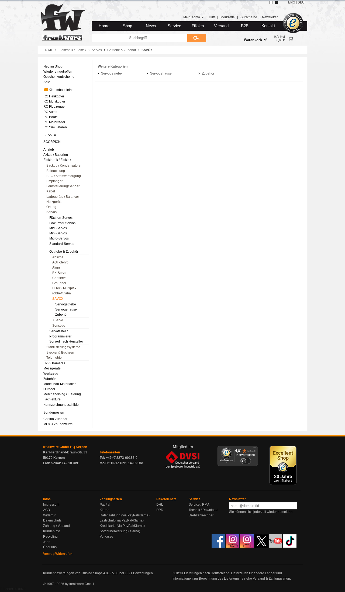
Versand (221, 26)
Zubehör (208, 73)
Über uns (50, 547)
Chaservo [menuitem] (59, 278)
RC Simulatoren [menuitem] (55, 127)
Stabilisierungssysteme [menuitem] (63, 347)
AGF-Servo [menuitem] (60, 262)
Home (104, 26)
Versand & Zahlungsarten (271, 578)
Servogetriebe (111, 73)
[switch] (245, 461)
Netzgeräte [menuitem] (54, 202)
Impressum (51, 504)
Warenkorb (253, 40)
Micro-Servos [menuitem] (59, 238)
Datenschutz (52, 520)
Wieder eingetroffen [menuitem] (57, 71)
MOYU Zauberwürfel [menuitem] (58, 424)
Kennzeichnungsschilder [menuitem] (61, 405)
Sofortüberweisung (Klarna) (120, 531)
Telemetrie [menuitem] (54, 358)
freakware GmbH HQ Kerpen (65, 447)
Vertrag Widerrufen (57, 554)
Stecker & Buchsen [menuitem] (60, 352)
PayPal (105, 504)
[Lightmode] (270, 2)
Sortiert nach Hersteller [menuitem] (66, 341)
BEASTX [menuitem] (49, 135)
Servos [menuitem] (51, 212)
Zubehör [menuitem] (61, 314)
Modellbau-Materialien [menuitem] (60, 384)
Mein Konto (191, 17)
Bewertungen (143, 573)
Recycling (50, 536)
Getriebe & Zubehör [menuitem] (63, 251)
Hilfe (212, 17)
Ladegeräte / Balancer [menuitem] (62, 197)
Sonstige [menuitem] (58, 325)
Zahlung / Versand (56, 526)
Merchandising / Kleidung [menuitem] (62, 394)
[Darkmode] (276, 2)
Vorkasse (106, 536)
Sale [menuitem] (46, 82)
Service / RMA (199, 504)
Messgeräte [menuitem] (52, 368)
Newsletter (270, 17)
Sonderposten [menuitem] (53, 412)
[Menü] (254, 449)
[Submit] (196, 38)
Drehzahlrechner (201, 515)
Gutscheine (248, 17)
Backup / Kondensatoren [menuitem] (64, 165)
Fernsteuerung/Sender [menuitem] (63, 186)
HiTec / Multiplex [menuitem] (64, 288)
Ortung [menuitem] (51, 207)
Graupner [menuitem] (59, 283)
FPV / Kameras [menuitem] (54, 363)
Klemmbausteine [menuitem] (61, 90)
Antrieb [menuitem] (48, 149)
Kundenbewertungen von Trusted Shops (72, 573)
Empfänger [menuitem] (54, 181)
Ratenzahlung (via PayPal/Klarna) (125, 515)
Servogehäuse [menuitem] (66, 309)
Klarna (104, 510)
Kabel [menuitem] (50, 191)
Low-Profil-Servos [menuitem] (62, 223)
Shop (127, 26)
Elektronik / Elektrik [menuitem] (57, 160)
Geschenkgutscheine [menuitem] (58, 77)
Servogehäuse (161, 73)
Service (174, 26)
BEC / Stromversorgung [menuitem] (63, 176)
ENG (291, 2)
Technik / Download (203, 510)
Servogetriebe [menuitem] (65, 304)
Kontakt (268, 26)
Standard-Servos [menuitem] (61, 244)
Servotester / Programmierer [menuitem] (60, 333)
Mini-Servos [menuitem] (58, 233)
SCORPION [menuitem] (52, 142)
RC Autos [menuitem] (50, 112)
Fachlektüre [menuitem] (52, 399)
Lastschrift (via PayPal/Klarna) (122, 520)
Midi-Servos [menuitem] (58, 228)
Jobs (46, 542)
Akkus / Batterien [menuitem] (55, 155)
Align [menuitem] (56, 267)
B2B (245, 26)
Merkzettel (228, 17)
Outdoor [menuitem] (49, 389)
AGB (46, 510)
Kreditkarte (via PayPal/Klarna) (122, 526)
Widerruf (49, 515)
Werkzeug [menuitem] (50, 373)
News (151, 26)
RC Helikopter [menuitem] (53, 96)
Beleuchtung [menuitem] (55, 171)
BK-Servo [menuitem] (59, 273)
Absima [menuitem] (57, 257)
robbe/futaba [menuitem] (61, 293)
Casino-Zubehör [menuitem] (55, 419)
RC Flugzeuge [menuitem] (54, 106)
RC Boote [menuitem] (50, 117)
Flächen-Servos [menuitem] (61, 218)
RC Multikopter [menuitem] (54, 101)
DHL (159, 504)
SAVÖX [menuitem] (57, 299)
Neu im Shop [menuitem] (53, 66)
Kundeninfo (51, 531)
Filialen (198, 26)
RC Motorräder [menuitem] (54, 122)
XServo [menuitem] (57, 320)
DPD (159, 510)
